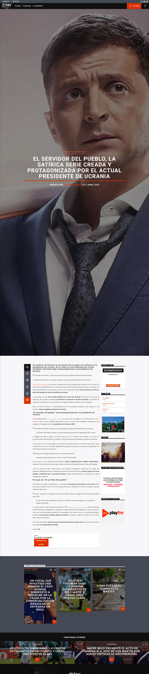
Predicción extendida (113, 496)
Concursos (39, 6)
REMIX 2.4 (105, 444)
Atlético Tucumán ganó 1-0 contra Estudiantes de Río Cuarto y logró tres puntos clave (74, 624)
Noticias (28, 6)
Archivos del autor (41, 577)
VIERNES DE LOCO (108, 438)
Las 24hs (136, 6)
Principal (74, 169)
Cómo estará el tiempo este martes (109, 623)
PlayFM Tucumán (73, 201)
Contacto (6, 1)
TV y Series (81, 169)
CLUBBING (106, 433)
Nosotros (16, 1)
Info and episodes (113, 420)
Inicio (19, 6)
